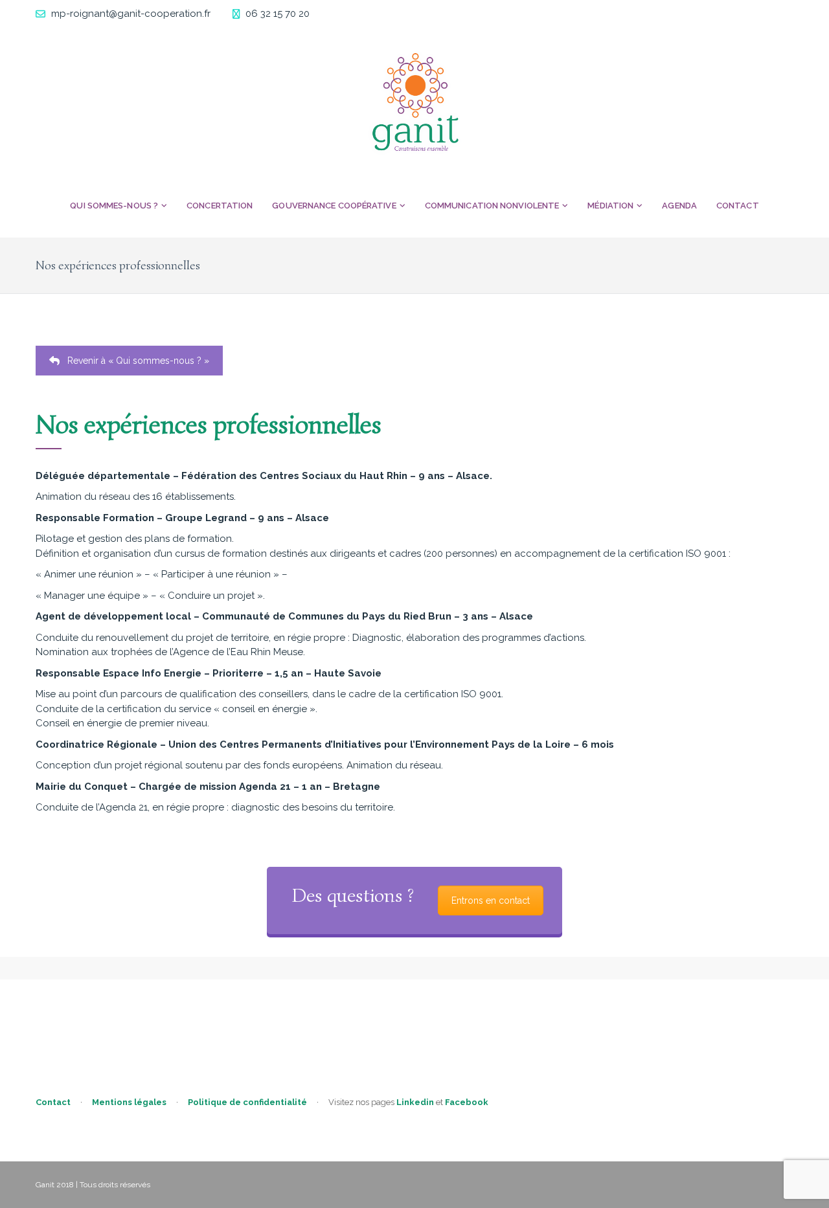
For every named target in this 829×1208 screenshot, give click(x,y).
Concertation (220, 205)
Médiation (610, 205)
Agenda (679, 205)
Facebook (466, 1102)
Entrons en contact (490, 900)
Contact (737, 205)
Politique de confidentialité (247, 1102)
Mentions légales (129, 1102)
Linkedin (415, 1102)
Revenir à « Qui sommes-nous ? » (138, 360)
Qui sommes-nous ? (114, 205)
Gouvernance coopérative (334, 205)
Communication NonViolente (492, 205)
